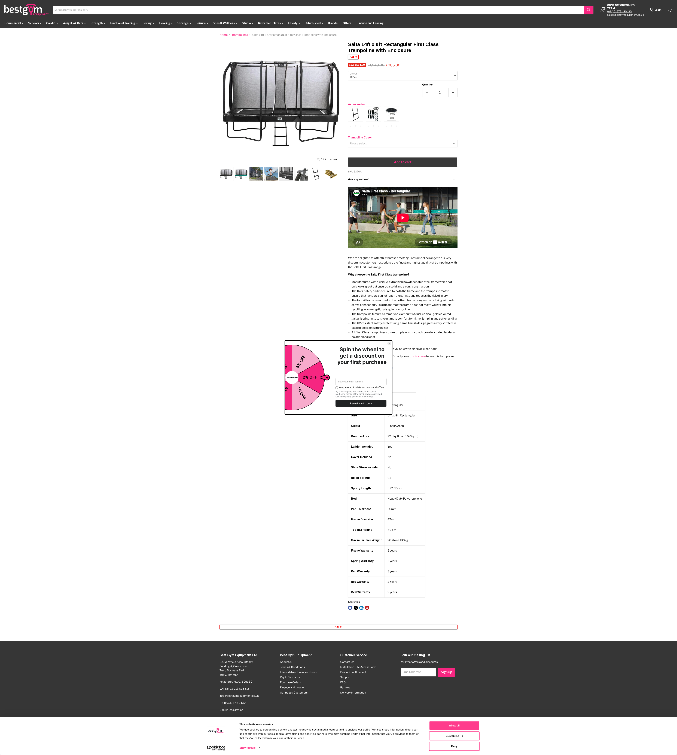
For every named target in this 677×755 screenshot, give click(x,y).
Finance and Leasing (370, 23)
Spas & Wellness (224, 23)
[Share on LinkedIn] (361, 608)
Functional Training (123, 23)
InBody (293, 23)
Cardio (51, 23)
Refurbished (313, 23)
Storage (183, 23)
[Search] (588, 10)
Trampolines (239, 34)
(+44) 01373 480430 (619, 11)
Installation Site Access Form (358, 667)
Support (345, 677)
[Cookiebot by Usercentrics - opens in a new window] (216, 748)
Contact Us (347, 662)
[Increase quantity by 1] (453, 92)
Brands (332, 23)
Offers (347, 23)
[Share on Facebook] (350, 608)
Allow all (454, 725)
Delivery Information (353, 692)
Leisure (201, 23)
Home (223, 34)
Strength (96, 23)
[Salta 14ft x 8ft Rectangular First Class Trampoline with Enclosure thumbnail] (226, 174)
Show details (247, 747)
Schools (33, 23)
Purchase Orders (290, 682)
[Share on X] (356, 608)
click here (419, 356)
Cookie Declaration (231, 709)
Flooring (165, 23)
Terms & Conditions (292, 667)
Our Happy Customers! (294, 692)
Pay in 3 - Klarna (290, 677)
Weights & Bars (73, 23)
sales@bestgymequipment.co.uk (625, 14)
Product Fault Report (353, 672)
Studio (246, 23)
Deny (454, 746)
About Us (286, 662)
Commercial (13, 23)
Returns (345, 687)
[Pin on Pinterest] (367, 608)
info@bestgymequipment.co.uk (239, 695)
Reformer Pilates (269, 23)
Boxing (147, 23)
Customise (452, 735)
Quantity (427, 84)
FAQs (343, 682)
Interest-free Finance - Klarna (298, 672)
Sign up (446, 672)
